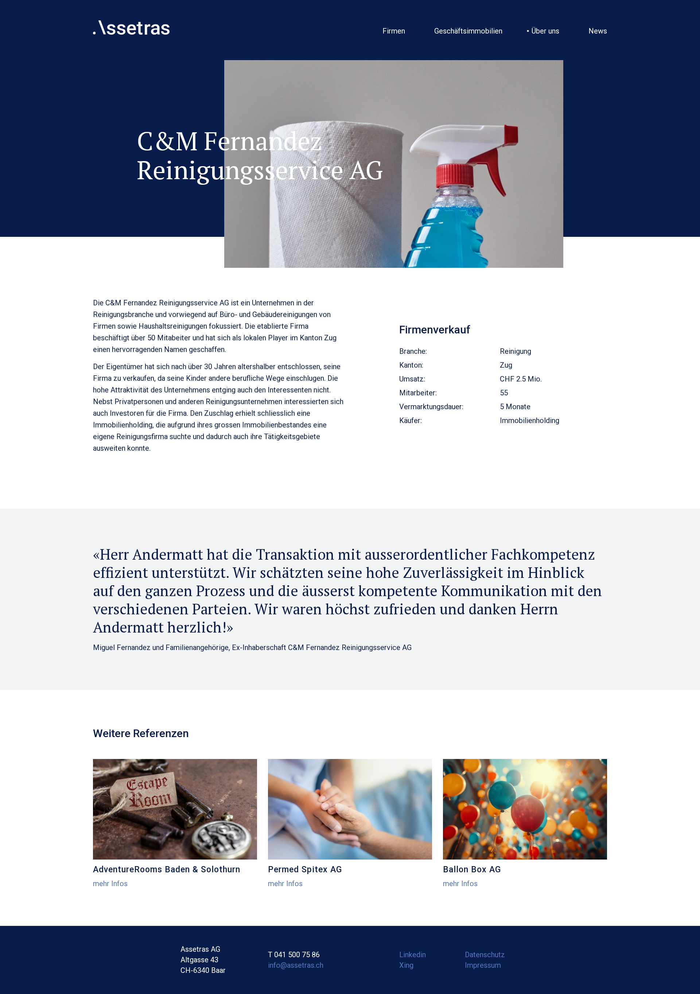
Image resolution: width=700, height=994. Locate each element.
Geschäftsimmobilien (468, 31)
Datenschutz (485, 954)
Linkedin (412, 954)
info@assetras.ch (295, 965)
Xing (406, 965)
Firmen (393, 31)
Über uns (545, 31)
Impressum (483, 965)
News (597, 31)
